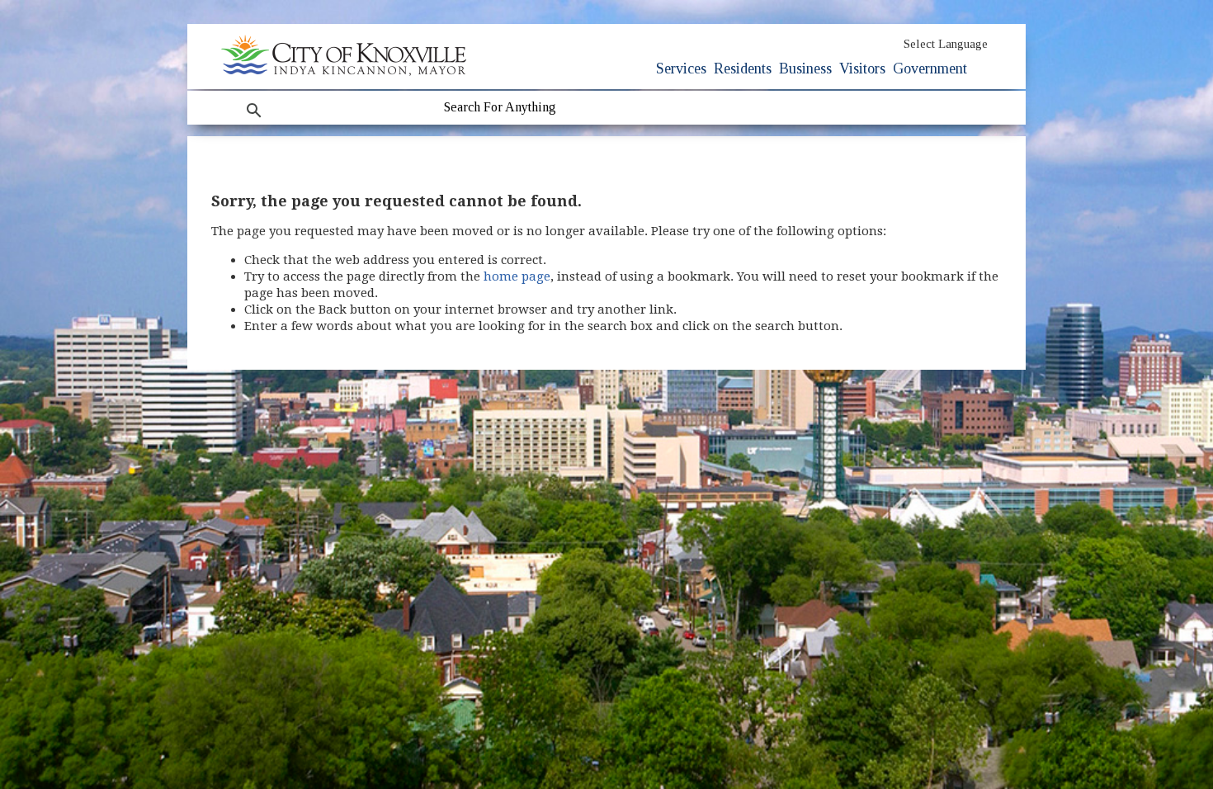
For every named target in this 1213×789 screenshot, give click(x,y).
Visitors (862, 68)
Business (805, 68)
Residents (743, 68)
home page (517, 276)
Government (930, 68)
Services (681, 68)
